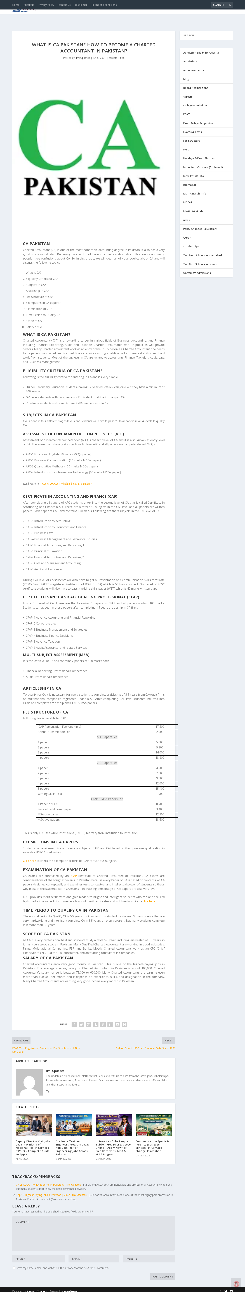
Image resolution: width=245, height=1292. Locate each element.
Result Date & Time (212, 7)
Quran (187, 237)
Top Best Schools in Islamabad (202, 255)
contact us (64, 4)
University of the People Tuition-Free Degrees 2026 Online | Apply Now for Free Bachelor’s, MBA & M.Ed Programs (113, 1148)
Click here (29, 861)
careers (95, 7)
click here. (149, 901)
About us (29, 4)
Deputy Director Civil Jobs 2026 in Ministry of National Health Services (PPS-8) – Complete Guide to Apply (33, 1148)
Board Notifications (195, 88)
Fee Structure (191, 140)
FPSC (186, 149)
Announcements (176, 7)
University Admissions (197, 273)
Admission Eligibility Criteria (201, 52)
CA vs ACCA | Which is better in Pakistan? (67, 483)
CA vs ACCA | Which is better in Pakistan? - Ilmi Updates (48, 1184)
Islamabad (190, 184)
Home (15, 4)
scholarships (191, 246)
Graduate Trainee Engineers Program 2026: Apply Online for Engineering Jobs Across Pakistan (72, 1148)
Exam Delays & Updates (198, 123)
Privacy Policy (46, 4)
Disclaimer (81, 4)
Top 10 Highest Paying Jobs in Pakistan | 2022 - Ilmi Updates (51, 1195)
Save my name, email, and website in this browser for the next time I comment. (63, 1268)
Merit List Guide (193, 211)
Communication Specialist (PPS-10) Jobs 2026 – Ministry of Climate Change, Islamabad (153, 1146)
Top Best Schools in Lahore (200, 264)
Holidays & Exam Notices (199, 158)
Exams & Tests (143, 7)
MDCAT (187, 202)
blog (79, 7)
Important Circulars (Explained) (203, 167)
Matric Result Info (194, 193)
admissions (114, 7)
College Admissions (195, 105)
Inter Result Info (193, 176)
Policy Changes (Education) (200, 228)
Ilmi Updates (83, 57)
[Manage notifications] (236, 1284)
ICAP (73, 876)
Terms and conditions (104, 4)
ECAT (186, 114)
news (66, 7)
